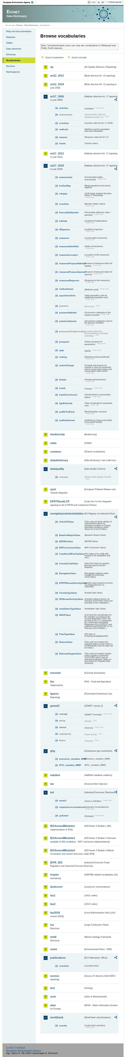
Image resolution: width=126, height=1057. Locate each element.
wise (53, 1005)
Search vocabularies (54, 58)
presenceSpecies (67, 321)
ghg (52, 751)
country (63, 1025)
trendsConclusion (68, 395)
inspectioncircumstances (71, 807)
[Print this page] (99, 2)
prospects (64, 342)
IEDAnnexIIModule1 (62, 826)
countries (64, 123)
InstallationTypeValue (70, 609)
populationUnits (67, 295)
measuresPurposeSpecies (71, 272)
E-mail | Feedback (15, 1047)
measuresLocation (68, 255)
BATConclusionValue (70, 547)
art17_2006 (57, 96)
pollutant (63, 815)
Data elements (13, 48)
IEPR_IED (56, 862)
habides (55, 775)
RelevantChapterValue (70, 653)
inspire (54, 874)
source (62, 727)
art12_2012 (57, 75)
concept (63, 714)
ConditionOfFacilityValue (71, 554)
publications (58, 957)
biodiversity (57, 434)
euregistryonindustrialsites (67, 513)
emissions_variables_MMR (71, 759)
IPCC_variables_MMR (70, 765)
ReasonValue (65, 642)
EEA (19, 2)
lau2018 (55, 912)
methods (63, 129)
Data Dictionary (31, 25)
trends (62, 143)
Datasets (10, 37)
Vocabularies (13, 60)
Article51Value (66, 522)
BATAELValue (66, 541)
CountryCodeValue (68, 563)
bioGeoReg (65, 186)
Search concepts (79, 58)
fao (52, 681)
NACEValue (65, 615)
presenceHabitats (68, 312)
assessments (65, 177)
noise (53, 949)
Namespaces (13, 71)
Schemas (11, 54)
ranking (63, 357)
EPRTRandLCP (60, 501)
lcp (52, 924)
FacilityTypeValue (68, 593)
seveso (54, 976)
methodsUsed (66, 289)
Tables (9, 42)
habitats (63, 221)
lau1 (52, 895)
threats (62, 379)
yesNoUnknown (67, 420)
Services (10, 66)
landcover (56, 886)
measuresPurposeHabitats (71, 263)
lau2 (52, 904)
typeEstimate (65, 403)
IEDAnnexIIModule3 (62, 838)
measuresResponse (69, 280)
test (52, 988)
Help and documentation (19, 31)
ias (52, 783)
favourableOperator (69, 212)
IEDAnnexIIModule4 (62, 850)
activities (63, 108)
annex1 (62, 800)
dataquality (57, 468)
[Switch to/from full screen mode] (103, 2)
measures (64, 238)
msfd (53, 937)
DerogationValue (67, 573)
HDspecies (64, 229)
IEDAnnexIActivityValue (71, 599)
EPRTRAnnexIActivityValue (71, 583)
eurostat (55, 673)
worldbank (56, 1017)
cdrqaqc (63, 193)
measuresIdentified (69, 246)
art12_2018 (57, 84)
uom (53, 996)
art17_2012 (57, 153)
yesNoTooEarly (66, 412)
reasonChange (66, 365)
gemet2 (54, 705)
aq (51, 67)
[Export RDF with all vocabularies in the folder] (115, 100)
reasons (63, 137)
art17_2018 (57, 165)
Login (93, 2)
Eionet (19, 25)
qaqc (61, 350)
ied (52, 792)
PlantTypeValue (67, 634)
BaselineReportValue (69, 535)
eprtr (53, 489)
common (55, 451)
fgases (54, 693)
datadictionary (59, 460)
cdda (53, 443)
